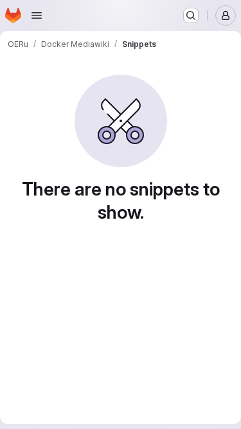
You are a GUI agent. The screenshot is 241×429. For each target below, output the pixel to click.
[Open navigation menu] (36, 15)
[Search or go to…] (191, 15)
